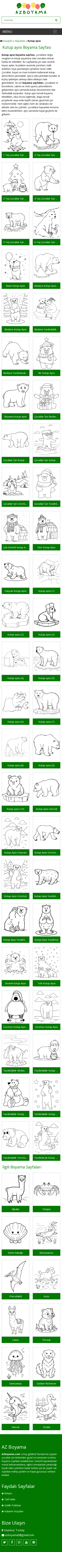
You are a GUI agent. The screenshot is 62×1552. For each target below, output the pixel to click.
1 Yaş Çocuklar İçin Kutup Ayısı (15, 154)
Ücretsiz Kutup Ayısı (46, 1026)
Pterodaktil (15, 1296)
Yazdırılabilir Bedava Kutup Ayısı (15, 1070)
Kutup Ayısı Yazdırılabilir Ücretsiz (46, 896)
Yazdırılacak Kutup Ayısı (46, 1157)
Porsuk (46, 1339)
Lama (15, 1339)
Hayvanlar (20, 40)
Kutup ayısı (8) (15, 765)
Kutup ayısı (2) (15, 634)
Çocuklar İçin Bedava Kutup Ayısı (46, 416)
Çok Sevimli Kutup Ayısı (15, 547)
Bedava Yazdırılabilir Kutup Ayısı (46, 329)
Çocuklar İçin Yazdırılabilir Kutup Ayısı (46, 503)
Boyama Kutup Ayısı (15, 416)
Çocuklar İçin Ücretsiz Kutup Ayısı (15, 503)
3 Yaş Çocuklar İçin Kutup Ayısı (15, 198)
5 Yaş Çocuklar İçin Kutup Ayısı (15, 242)
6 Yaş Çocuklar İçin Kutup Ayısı (46, 242)
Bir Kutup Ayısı (46, 372)
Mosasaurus (46, 1252)
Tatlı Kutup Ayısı (46, 983)
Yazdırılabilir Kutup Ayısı (46, 1114)
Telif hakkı (9, 1499)
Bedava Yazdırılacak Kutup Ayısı (15, 372)
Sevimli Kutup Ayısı (15, 983)
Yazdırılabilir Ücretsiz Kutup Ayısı (15, 1157)
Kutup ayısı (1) (46, 590)
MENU (7, 31)
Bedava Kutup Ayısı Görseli (46, 285)
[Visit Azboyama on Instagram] (19, 1542)
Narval (15, 1427)
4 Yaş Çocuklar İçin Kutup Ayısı (46, 198)
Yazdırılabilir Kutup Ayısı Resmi (15, 1114)
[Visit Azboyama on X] (4, 1542)
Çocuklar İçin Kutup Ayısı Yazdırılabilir (15, 460)
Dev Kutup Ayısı (46, 547)
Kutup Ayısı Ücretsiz (15, 896)
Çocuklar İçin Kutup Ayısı (46, 460)
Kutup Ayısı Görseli (46, 808)
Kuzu (46, 1296)
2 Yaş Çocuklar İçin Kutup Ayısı (46, 154)
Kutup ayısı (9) (46, 765)
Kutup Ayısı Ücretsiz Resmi (46, 852)
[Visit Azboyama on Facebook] (12, 1542)
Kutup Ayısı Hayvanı (15, 852)
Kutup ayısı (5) (46, 678)
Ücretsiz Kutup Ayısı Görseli (15, 1026)
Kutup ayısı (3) (46, 634)
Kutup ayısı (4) (15, 678)
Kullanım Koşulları (13, 1511)
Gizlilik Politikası (12, 1505)
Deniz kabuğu (15, 1252)
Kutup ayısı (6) (15, 721)
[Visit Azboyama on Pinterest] (34, 1542)
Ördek (46, 1427)
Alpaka (15, 1209)
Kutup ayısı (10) (15, 808)
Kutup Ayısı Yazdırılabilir (15, 939)
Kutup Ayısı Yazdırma (46, 939)
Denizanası (15, 1383)
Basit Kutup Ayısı (15, 285)
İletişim (8, 1493)
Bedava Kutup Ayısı (15, 329)
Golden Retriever (46, 1383)
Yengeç (46, 1209)
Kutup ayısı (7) (46, 721)
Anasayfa (7, 40)
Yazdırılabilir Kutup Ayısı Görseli (46, 1070)
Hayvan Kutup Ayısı (15, 590)
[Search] (56, 20)
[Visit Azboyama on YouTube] (26, 1542)
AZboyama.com (11, 1454)
